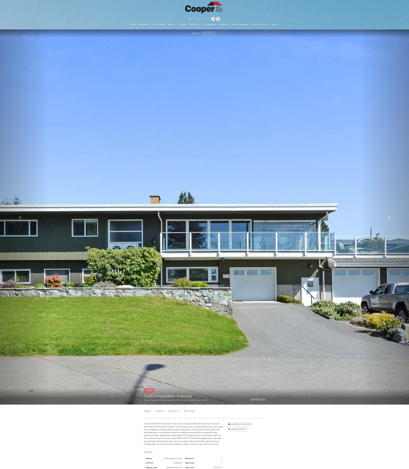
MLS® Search (159, 25)
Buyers (171, 25)
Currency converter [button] (241, 424)
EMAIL (193, 19)
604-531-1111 (205, 19)
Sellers (182, 25)
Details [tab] (150, 452)
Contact (274, 25)
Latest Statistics (259, 25)
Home (132, 25)
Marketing (224, 25)
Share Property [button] (238, 429)
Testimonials (209, 25)
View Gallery (209, 33)
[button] (24, 217)
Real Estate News (239, 25)
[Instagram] (218, 19)
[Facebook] (213, 19)
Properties (143, 25)
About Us (194, 25)
